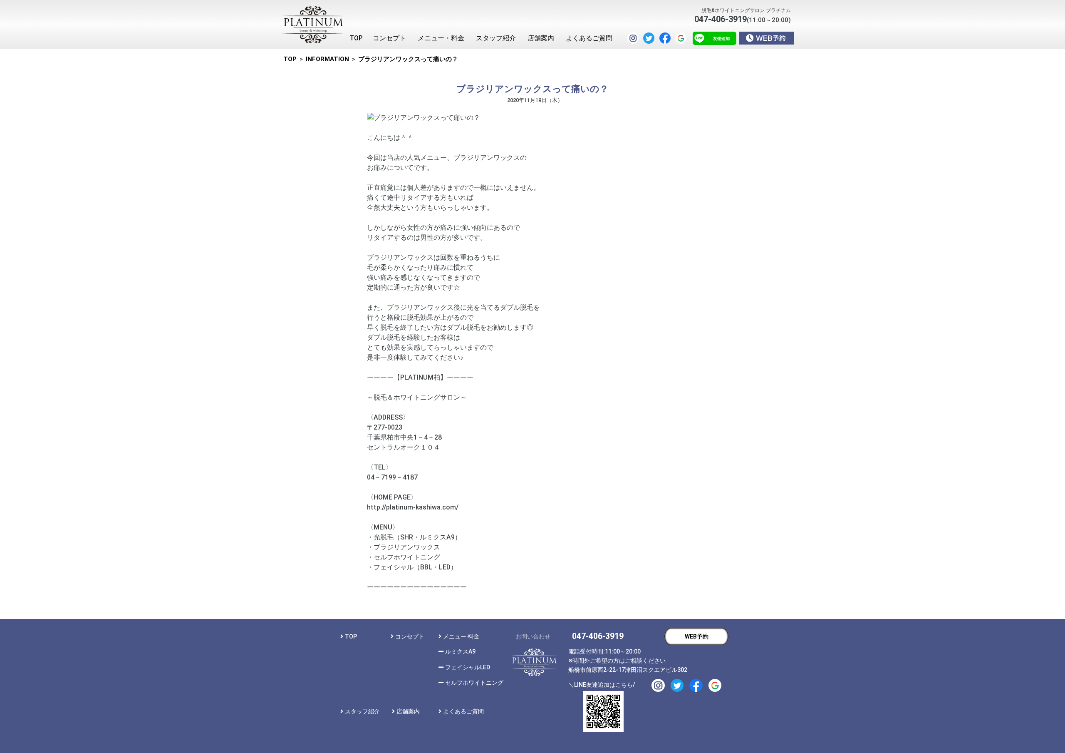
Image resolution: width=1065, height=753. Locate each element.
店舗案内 (408, 711)
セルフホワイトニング (474, 682)
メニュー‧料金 (461, 636)
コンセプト (409, 636)
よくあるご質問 (463, 711)
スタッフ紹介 (362, 711)
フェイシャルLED (467, 667)
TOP (351, 636)
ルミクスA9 (460, 651)
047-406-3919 (598, 636)
